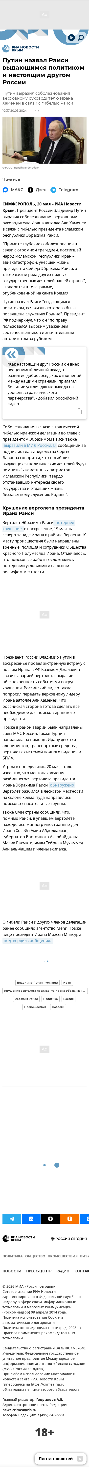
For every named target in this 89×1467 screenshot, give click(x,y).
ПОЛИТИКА (12, 1256)
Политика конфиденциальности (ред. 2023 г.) (41, 1328)
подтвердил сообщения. (28, 941)
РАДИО (62, 1272)
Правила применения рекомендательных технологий (38, 1335)
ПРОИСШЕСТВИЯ (63, 1256)
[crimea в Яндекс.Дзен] (50, 1219)
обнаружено (62, 785)
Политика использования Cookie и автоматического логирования (32, 1320)
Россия (68, 999)
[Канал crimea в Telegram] (11, 1219)
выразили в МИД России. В (30, 445)
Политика (50, 999)
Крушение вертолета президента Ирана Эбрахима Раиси (46, 990)
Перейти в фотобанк (26, 168)
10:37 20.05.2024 (14, 110)
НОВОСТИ (11, 1272)
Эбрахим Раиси (26, 999)
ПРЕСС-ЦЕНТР (38, 1272)
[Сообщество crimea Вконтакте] (31, 1219)
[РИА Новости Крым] (20, 48)
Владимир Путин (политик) (37, 982)
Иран (67, 982)
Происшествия (35, 1007)
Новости (58, 1007)
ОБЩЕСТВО (35, 1256)
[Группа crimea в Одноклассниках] (69, 1219)
